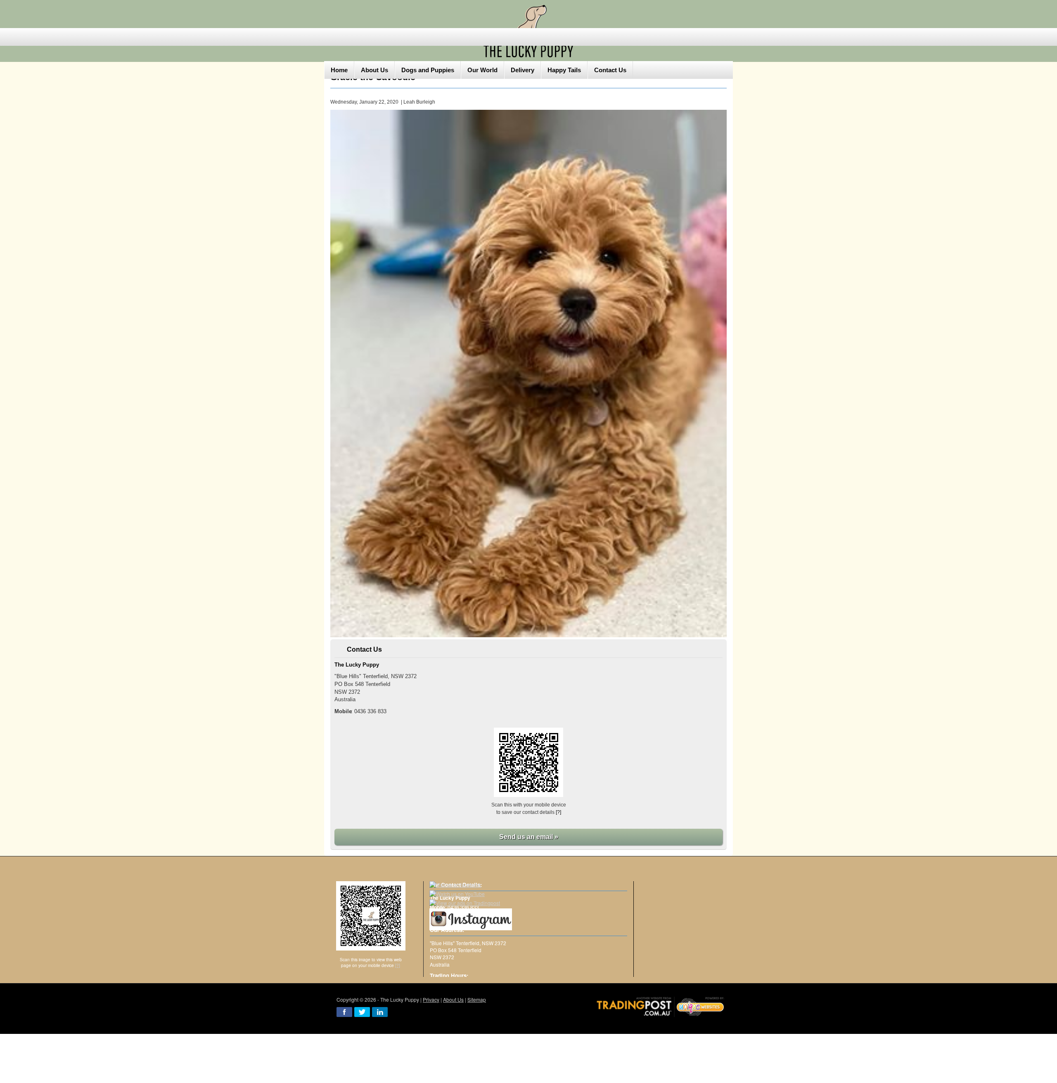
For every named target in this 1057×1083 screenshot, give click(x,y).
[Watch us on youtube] (457, 893)
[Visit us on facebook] (455, 884)
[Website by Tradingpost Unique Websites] (661, 1006)
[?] (558, 812)
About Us (453, 999)
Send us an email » (528, 836)
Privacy (431, 999)
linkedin (380, 1012)
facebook (344, 1012)
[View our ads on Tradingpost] (464, 902)
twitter (362, 1012)
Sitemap (476, 999)
